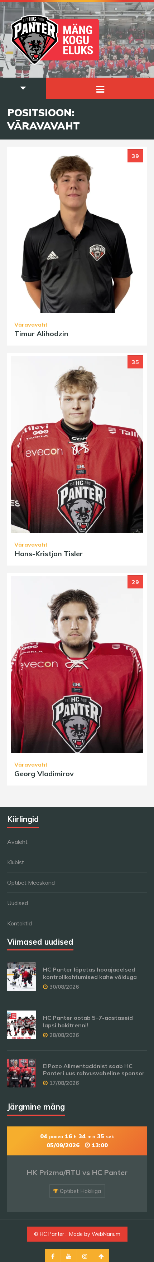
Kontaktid (19, 923)
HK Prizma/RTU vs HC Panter (77, 1172)
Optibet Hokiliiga (80, 1191)
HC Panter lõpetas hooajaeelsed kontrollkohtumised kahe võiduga (90, 973)
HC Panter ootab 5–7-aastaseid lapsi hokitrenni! (88, 1021)
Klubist (15, 862)
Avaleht (17, 842)
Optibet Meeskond (31, 882)
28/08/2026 (64, 1035)
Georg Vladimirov (44, 773)
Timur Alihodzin (41, 333)
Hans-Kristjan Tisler (48, 553)
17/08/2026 (64, 1083)
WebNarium (106, 1234)
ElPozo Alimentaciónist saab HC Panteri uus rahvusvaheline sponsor (94, 1069)
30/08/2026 (64, 986)
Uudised (17, 903)
